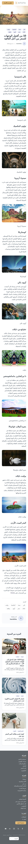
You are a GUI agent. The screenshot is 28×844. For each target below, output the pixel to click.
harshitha (13, 619)
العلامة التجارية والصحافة (20, 786)
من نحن (24, 783)
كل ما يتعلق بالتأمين (21, 803)
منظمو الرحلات (22, 763)
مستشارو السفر (22, 759)
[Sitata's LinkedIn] (10, 828)
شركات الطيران (22, 761)
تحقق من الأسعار (8, 3)
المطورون (23, 770)
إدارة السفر (23, 768)
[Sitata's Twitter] (18, 828)
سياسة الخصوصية (22, 790)
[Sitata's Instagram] (14, 828)
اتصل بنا (24, 819)
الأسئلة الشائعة (22, 799)
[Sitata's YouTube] (5, 828)
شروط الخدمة (22, 788)
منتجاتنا (24, 779)
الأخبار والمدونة (22, 781)
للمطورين (23, 806)
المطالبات (23, 817)
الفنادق (24, 766)
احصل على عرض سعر (20, 801)
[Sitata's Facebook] (22, 828)
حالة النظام (23, 808)
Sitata (13, 593)
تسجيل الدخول (20, 823)
